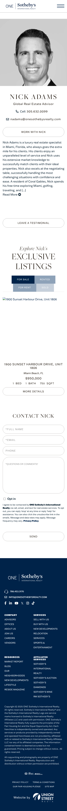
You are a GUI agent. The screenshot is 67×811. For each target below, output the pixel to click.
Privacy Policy (31, 521)
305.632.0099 (37, 111)
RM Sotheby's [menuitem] (42, 696)
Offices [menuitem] (9, 624)
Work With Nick (33, 132)
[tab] (23, 280)
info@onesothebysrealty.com (28, 597)
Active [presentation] (23, 280)
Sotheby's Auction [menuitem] (45, 678)
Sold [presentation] (45, 287)
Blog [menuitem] (7, 666)
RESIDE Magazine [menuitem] (14, 689)
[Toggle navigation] (60, 6)
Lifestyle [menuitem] (10, 685)
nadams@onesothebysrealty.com (35, 119)
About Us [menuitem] (10, 629)
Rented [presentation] (45, 279)
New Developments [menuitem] (46, 629)
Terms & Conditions (44, 782)
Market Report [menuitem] (13, 661)
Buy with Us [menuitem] (41, 624)
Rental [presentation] (24, 288)
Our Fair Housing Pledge (27, 786)
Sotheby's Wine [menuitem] (43, 692)
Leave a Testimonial (33, 223)
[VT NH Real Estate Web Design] (43, 797)
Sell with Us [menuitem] (41, 619)
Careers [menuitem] (9, 638)
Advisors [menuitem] (10, 619)
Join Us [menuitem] (8, 633)
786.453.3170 (17, 591)
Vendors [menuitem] (10, 643)
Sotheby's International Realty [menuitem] (42, 669)
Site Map (49, 786)
